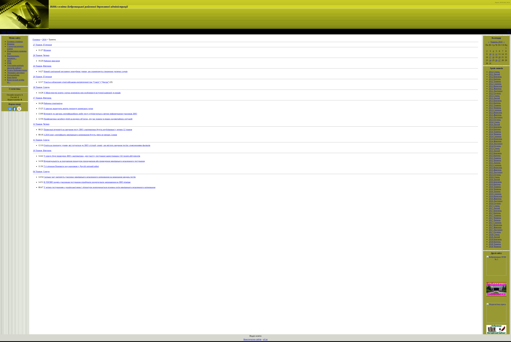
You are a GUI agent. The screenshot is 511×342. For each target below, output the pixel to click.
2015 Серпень (495, 165)
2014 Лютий (494, 124)
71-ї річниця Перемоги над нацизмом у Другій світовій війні (71, 166)
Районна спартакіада (53, 103)
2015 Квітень (495, 155)
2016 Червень (495, 189)
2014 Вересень (495, 139)
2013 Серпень (495, 110)
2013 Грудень (495, 120)
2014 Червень (495, 134)
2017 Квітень (495, 213)
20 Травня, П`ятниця (42, 76)
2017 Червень (495, 218)
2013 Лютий (494, 98)
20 (499, 57)
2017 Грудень (495, 232)
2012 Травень (495, 81)
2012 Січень (494, 72)
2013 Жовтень (495, 115)
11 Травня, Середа (41, 140)
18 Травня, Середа (41, 87)
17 (490, 57)
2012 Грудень (495, 93)
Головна (3, 31)
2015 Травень (495, 158)
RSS (508, 31)
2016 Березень (495, 182)
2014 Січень (494, 122)
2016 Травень (495, 187)
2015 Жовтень (495, 170)
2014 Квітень (495, 129)
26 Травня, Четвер (41, 55)
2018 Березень (495, 239)
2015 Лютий (494, 151)
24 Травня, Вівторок (42, 66)
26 (496, 60)
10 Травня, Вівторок (42, 150)
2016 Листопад (495, 201)
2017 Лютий (494, 208)
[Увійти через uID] (10, 109)
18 (493, 57)
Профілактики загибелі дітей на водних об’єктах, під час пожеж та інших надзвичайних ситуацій (88, 119)
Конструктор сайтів (252, 339)
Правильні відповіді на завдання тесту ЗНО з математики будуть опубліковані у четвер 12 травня (88, 129)
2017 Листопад (495, 230)
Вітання (47, 50)
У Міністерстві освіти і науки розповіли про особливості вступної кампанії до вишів (82, 93)
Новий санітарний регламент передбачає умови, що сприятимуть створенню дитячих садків (85, 71)
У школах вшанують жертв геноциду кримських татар (68, 108)
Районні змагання (52, 61)
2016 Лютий (494, 179)
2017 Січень (494, 206)
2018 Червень (495, 246)
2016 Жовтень (495, 199)
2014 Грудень (495, 146)
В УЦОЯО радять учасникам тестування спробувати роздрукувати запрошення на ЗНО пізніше (87, 182)
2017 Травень (495, 215)
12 (496, 54)
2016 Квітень (495, 184)
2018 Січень (494, 234)
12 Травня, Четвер (41, 124)
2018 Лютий (494, 237)
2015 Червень (495, 160)
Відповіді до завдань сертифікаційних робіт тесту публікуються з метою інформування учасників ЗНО (90, 114)
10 (490, 54)
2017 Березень (495, 210)
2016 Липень (494, 191)
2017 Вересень (495, 225)
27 (499, 60)
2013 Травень (495, 105)
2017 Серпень (495, 222)
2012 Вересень (495, 86)
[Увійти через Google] (19, 109)
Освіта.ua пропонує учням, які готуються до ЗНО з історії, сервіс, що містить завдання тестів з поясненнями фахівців (97, 145)
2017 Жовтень (495, 227)
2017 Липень (494, 220)
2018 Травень (495, 244)
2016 (44, 39)
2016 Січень (494, 177)
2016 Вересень (495, 196)
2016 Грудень (495, 203)
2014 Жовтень (495, 141)
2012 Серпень (495, 84)
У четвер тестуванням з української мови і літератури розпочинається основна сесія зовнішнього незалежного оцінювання (99, 187)
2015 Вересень (495, 167)
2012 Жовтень (495, 88)
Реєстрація (10, 31)
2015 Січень (494, 148)
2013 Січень (494, 96)
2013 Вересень (495, 112)
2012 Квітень (495, 79)
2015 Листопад (495, 172)
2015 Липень (494, 163)
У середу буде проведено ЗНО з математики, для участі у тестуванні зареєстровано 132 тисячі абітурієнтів (92, 156)
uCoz (265, 339)
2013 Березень (495, 100)
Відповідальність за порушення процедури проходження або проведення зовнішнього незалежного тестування (94, 161)
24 (490, 60)
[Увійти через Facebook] (15, 109)
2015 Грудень (495, 175)
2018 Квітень (495, 242)
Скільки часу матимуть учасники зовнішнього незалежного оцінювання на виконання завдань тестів (90, 177)
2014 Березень (495, 127)
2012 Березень (495, 76)
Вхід (15, 31)
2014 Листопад (495, 143)
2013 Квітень (495, 103)
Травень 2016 (496, 42)
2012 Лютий (494, 74)
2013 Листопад (495, 117)
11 (493, 54)
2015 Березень (495, 153)
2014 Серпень (495, 136)
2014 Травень (495, 132)
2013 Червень (495, 108)
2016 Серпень (495, 194)
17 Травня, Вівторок (42, 98)
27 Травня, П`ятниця (42, 45)
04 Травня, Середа (41, 171)
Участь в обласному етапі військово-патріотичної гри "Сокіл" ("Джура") (77, 82)
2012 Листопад (495, 91)
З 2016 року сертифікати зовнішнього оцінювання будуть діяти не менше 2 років (80, 135)
